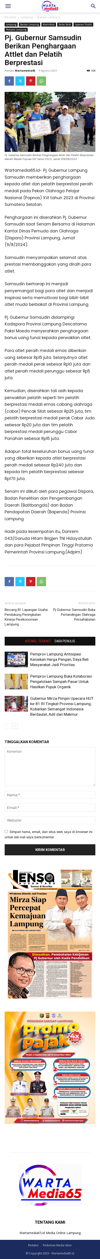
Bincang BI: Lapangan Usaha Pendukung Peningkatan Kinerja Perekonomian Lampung (26, 617)
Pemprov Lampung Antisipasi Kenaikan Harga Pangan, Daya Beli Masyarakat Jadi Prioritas (59, 659)
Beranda (10, 17)
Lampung (26, 17)
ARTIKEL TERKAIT (38, 641)
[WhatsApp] (41, 81)
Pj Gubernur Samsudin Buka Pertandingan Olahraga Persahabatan (74, 615)
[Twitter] (20, 81)
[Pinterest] (30, 81)
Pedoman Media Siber (57, 1245)
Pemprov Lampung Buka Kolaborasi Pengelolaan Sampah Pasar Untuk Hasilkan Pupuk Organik (61, 681)
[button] (7, 6)
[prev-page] (7, 726)
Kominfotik (49, 24)
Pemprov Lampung (16, 29)
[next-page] (15, 726)
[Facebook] (9, 81)
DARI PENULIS (65, 641)
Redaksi (33, 1245)
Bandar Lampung (48, 17)
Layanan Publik (83, 24)
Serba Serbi (65, 24)
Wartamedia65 (25, 70)
